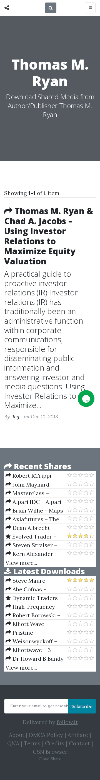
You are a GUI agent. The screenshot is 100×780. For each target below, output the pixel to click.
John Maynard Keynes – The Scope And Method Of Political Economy (32, 484)
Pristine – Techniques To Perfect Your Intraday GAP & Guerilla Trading (35, 632)
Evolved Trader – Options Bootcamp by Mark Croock (34, 536)
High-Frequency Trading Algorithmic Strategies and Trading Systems (36, 606)
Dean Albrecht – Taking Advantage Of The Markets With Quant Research (33, 528)
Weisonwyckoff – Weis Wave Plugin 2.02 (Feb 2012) (35, 641)
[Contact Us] (86, 398)
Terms (32, 743)
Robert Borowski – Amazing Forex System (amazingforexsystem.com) (36, 615)
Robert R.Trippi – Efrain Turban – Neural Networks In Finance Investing (35, 475)
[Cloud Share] (8, 7)
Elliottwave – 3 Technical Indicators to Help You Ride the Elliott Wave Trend (36, 650)
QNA (13, 743)
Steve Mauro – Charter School (28, 580)
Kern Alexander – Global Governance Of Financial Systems (35, 554)
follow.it (67, 722)
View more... (21, 562)
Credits (54, 743)
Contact (79, 743)
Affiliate (78, 734)
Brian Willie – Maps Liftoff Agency (34, 510)
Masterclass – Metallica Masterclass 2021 (34, 493)
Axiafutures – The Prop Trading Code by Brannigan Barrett (34, 519)
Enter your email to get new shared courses (51, 705)
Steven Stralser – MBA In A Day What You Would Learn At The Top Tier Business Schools (35, 545)
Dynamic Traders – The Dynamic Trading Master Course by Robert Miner (34, 598)
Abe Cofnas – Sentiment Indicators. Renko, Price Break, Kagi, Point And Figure (34, 589)
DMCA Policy (46, 734)
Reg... (16, 416)
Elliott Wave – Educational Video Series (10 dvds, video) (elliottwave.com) (34, 624)
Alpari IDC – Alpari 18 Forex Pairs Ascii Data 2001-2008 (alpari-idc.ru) (36, 502)
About (16, 734)
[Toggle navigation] (90, 7)
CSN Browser (50, 751)
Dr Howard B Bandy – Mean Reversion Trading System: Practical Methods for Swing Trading (35, 658)
